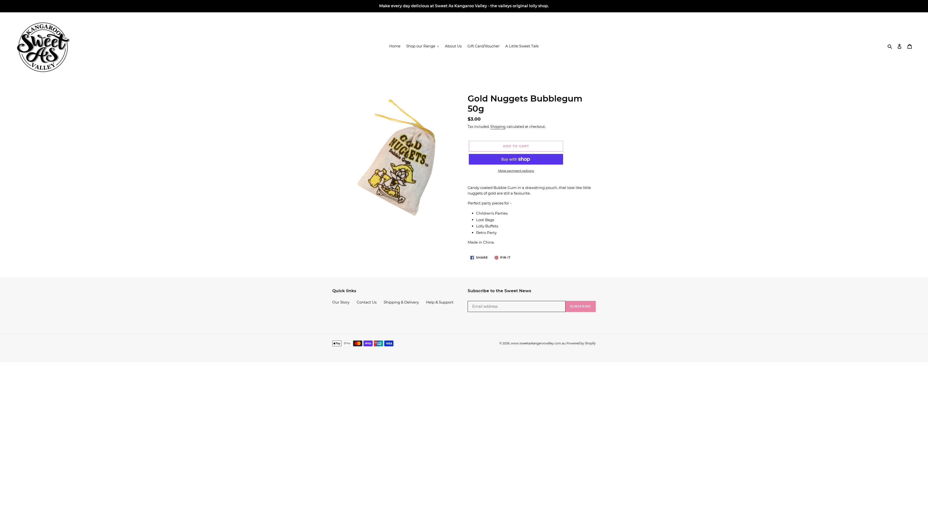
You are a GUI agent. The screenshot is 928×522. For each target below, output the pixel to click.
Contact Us (367, 302)
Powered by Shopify (581, 343)
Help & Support (439, 302)
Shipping (498, 126)
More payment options (516, 171)
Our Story (340, 302)
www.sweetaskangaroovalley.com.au (538, 343)
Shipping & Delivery (401, 302)
